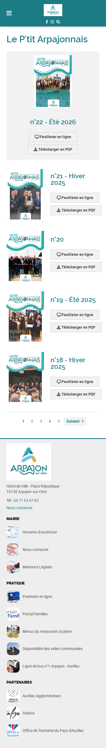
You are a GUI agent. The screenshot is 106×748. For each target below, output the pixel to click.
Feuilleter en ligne (55, 136)
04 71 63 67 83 (26, 500)
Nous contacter (20, 507)
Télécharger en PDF (55, 149)
